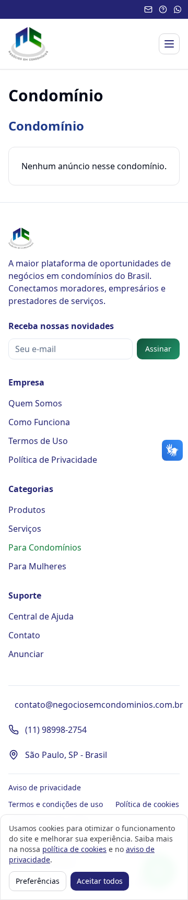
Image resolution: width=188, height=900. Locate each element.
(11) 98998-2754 (56, 729)
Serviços (24, 528)
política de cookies (74, 849)
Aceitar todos (100, 881)
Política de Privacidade (52, 459)
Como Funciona (39, 422)
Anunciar (26, 654)
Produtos (26, 510)
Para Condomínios (44, 547)
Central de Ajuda (41, 616)
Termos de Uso (38, 441)
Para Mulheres (37, 566)
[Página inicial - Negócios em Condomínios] (28, 44)
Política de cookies (147, 804)
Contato (24, 635)
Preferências (38, 881)
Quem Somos (35, 403)
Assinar (158, 349)
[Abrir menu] (169, 43)
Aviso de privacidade (44, 787)
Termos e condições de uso (55, 804)
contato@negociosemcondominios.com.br (99, 704)
